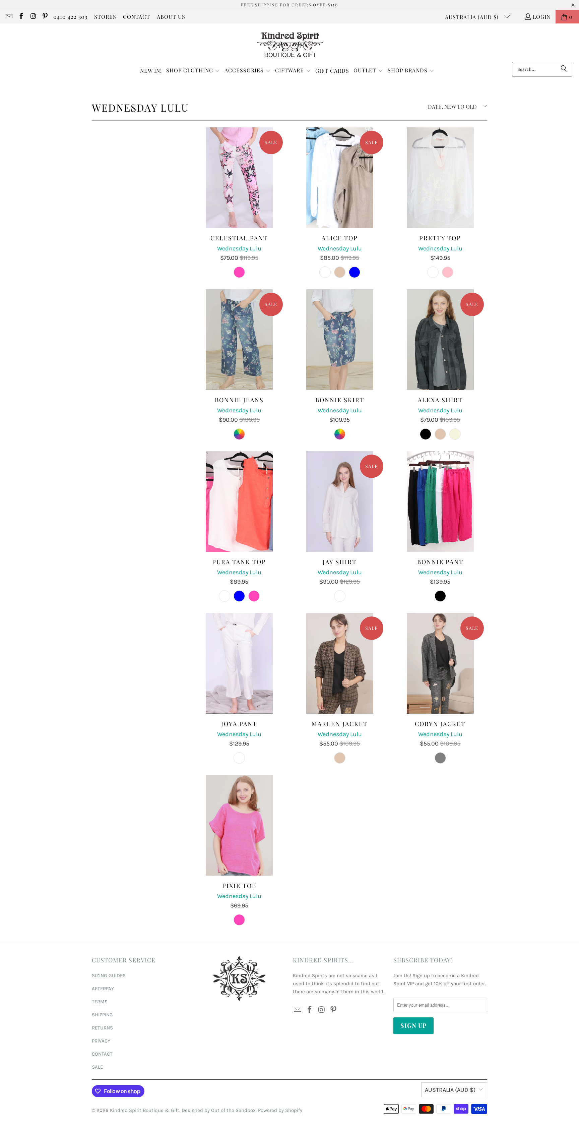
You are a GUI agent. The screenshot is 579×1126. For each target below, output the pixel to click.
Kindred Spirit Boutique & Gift (144, 1110)
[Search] (564, 69)
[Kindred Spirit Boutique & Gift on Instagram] (33, 16)
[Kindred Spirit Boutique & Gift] (289, 44)
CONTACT (136, 16)
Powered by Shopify (280, 1110)
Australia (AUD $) (472, 16)
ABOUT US (171, 16)
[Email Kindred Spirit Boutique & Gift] (8, 16)
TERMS (100, 1002)
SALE (97, 1067)
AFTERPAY (103, 989)
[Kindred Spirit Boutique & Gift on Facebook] (20, 16)
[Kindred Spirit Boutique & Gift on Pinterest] (45, 16)
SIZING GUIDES (109, 975)
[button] (193, 71)
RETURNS (102, 1028)
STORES (105, 16)
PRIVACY (101, 1041)
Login (542, 16)
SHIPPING (102, 1015)
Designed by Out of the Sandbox (219, 1110)
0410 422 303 (70, 16)
